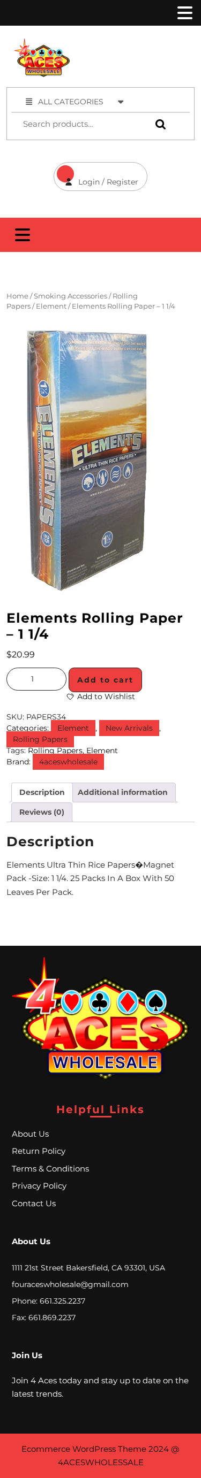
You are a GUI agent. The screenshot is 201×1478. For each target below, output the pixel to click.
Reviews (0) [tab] (41, 812)
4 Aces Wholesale (142, 44)
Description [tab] (42, 792)
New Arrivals (129, 728)
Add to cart (105, 680)
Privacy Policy (39, 1186)
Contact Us (34, 1203)
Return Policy (38, 1151)
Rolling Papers (40, 739)
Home (17, 296)
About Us (30, 1134)
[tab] (184, 13)
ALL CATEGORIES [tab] (70, 101)
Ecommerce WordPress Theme (83, 1449)
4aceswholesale (68, 762)
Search (158, 124)
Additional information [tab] (123, 792)
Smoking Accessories (70, 296)
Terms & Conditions (50, 1168)
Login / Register (96, 174)
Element (51, 306)
